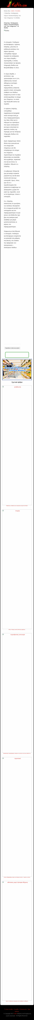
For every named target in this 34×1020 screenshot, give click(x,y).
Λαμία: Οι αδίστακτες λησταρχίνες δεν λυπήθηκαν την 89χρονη (17, 1001)
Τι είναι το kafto (8, 1009)
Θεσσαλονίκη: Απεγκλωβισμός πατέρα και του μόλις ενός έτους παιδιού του (17, 753)
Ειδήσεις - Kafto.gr (17, 4)
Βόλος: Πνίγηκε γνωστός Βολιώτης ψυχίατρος (17, 629)
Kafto (15, 1013)
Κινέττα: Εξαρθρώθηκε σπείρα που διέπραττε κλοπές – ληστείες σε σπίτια (17, 877)
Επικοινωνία (23, 1009)
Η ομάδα (16, 1009)
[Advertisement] (12, 296)
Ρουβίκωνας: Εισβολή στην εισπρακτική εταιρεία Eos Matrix (17, 505)
